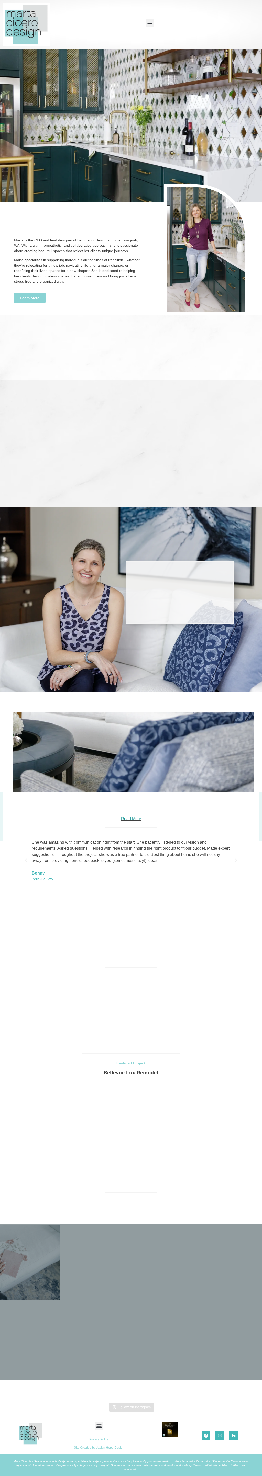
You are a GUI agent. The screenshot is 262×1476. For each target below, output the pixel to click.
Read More (131, 818)
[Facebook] (206, 1435)
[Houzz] (233, 1435)
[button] (150, 23)
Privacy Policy (99, 1439)
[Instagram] (219, 1435)
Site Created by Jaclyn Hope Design (99, 1447)
